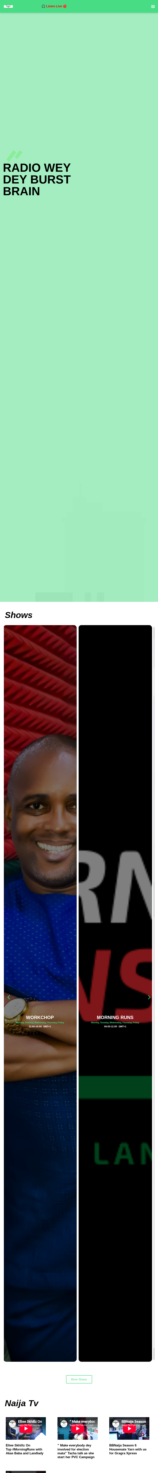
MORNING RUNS (41, 1017)
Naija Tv (21, 1403)
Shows (19, 615)
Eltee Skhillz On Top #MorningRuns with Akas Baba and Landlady (24, 1449)
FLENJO (117, 1017)
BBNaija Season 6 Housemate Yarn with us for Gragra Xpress (127, 1449)
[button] (153, 6)
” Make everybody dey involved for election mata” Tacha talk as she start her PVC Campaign (75, 1451)
